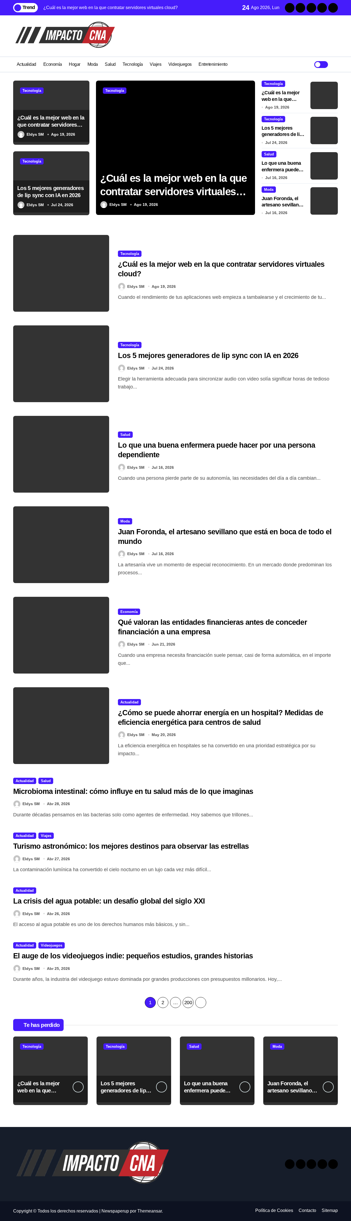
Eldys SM (35, 134)
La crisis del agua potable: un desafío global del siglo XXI (109, 901)
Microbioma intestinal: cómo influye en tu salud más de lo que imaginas (133, 791)
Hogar (74, 64)
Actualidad (26, 64)
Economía (52, 64)
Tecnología (133, 64)
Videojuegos (180, 64)
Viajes (155, 64)
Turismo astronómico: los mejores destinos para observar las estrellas (131, 846)
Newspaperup (115, 1211)
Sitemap (330, 1210)
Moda (92, 64)
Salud (110, 64)
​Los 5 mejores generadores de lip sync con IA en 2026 (208, 355)
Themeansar (149, 1211)
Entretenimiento (213, 64)
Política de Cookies (274, 1210)
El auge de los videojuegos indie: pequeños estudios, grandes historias (133, 956)
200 (188, 1002)
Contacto (307, 1210)
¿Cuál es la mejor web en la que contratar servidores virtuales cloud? (50, 125)
